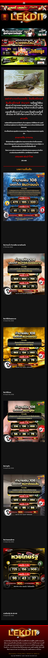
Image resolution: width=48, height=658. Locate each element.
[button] (24, 3)
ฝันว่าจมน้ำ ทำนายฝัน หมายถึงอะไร (14, 245)
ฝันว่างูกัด (6, 466)
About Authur (13, 653)
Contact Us (30, 653)
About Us (36, 653)
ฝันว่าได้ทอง (7, 392)
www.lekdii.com (33, 655)
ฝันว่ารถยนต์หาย (8, 540)
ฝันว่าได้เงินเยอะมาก (9, 319)
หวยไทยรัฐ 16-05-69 (10, 613)
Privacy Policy (22, 653)
